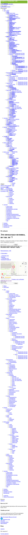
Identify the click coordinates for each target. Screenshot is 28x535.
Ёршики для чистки (17, 57)
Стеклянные (12, 53)
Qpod (13, 153)
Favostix (14, 159)
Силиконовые (12, 115)
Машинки (11, 117)
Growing (5, 118)
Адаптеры (14, 56)
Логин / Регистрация (8, 496)
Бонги (7, 41)
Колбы (8, 140)
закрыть (2, 500)
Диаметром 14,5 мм (19, 53)
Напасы (11, 30)
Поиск (2, 184)
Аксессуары (12, 13)
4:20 (4, 9)
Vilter (13, 165)
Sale (7, 120)
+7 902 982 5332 (5, 255)
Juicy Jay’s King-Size (17, 92)
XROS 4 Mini (15, 170)
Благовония (9, 36)
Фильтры (11, 106)
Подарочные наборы (14, 28)
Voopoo (11, 156)
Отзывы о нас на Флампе (18, 279)
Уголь (7, 136)
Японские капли (13, 35)
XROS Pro (14, 164)
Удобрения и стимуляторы (12, 218)
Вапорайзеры (9, 72)
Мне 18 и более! (5, 517)
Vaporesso (11, 180)
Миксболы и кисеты (14, 102)
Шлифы (14, 74)
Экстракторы (12, 19)
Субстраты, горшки (11, 124)
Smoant (11, 154)
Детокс (11, 26)
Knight (13, 183)
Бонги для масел (13, 46)
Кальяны (8, 131)
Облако (11, 141)
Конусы (11, 114)
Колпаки (14, 58)
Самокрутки (9, 83)
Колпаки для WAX (13, 14)
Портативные (12, 87)
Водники (11, 41)
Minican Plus (15, 163)
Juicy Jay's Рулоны (16, 90)
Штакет (14, 97)
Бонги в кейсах (13, 45)
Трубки (8, 107)
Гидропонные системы (12, 209)
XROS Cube (15, 173)
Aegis (10, 145)
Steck (16, 68)
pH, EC (8, 219)
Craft (10, 142)
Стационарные (13, 89)
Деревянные (12, 77)
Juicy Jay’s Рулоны (16, 107)
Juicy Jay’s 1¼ (15, 105)
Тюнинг (11, 54)
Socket (16, 65)
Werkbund (11, 140)
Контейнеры (12, 79)
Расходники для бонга (17, 71)
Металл (14, 63)
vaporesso (11, 173)
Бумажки (11, 102)
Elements (14, 104)
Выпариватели (12, 126)
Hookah (5, 127)
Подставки (12, 39)
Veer (13, 155)
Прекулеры (15, 64)
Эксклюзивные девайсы (15, 34)
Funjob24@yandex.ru (6, 259)
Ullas (10, 38)
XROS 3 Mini (15, 158)
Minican (14, 161)
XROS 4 (14, 169)
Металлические (13, 80)
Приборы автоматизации (12, 214)
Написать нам (6, 519)
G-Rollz (14, 100)
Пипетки (11, 132)
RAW (13, 112)
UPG (10, 148)
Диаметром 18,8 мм (19, 54)
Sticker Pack (12, 23)
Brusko (10, 146)
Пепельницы (12, 120)
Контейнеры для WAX (14, 18)
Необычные (12, 49)
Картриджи (9, 176)
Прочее (14, 70)
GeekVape (11, 171)
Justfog (10, 175)
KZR (13, 109)
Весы (10, 25)
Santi (13, 184)
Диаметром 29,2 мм (22, 84)
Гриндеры (8, 75)
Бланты (11, 101)
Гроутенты (8, 122)
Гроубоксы (9, 210)
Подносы (11, 105)
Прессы (11, 81)
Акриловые (12, 37)
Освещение (9, 123)
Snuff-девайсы (12, 22)
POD (7, 144)
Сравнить (5, 495)
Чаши (7, 146)
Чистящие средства (16, 73)
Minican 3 (14, 147)
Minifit (13, 177)
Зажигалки (12, 27)
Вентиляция (9, 207)
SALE (7, 10)
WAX (7, 13)
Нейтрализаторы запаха (15, 27)
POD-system (6, 142)
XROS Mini (15, 171)
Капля (10, 143)
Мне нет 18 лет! (13, 517)
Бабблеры (11, 44)
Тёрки (10, 98)
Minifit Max (15, 151)
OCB (13, 111)
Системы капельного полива (13, 215)
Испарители (9, 168)
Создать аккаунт (5, 533)
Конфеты (11, 28)
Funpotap (3, 257)
